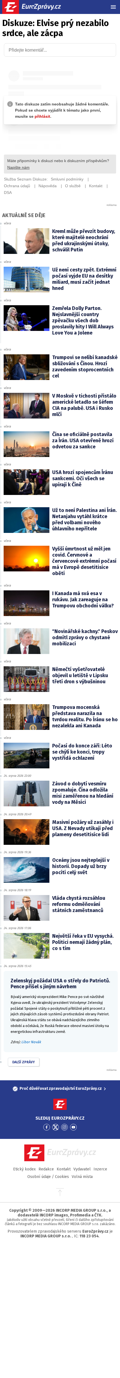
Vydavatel (82, 1169)
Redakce (46, 1169)
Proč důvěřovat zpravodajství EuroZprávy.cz (61, 1088)
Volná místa (82, 1176)
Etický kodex (24, 1169)
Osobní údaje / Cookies (48, 1176)
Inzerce (100, 1169)
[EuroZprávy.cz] (36, 7)
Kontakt (64, 1169)
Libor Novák (31, 1042)
